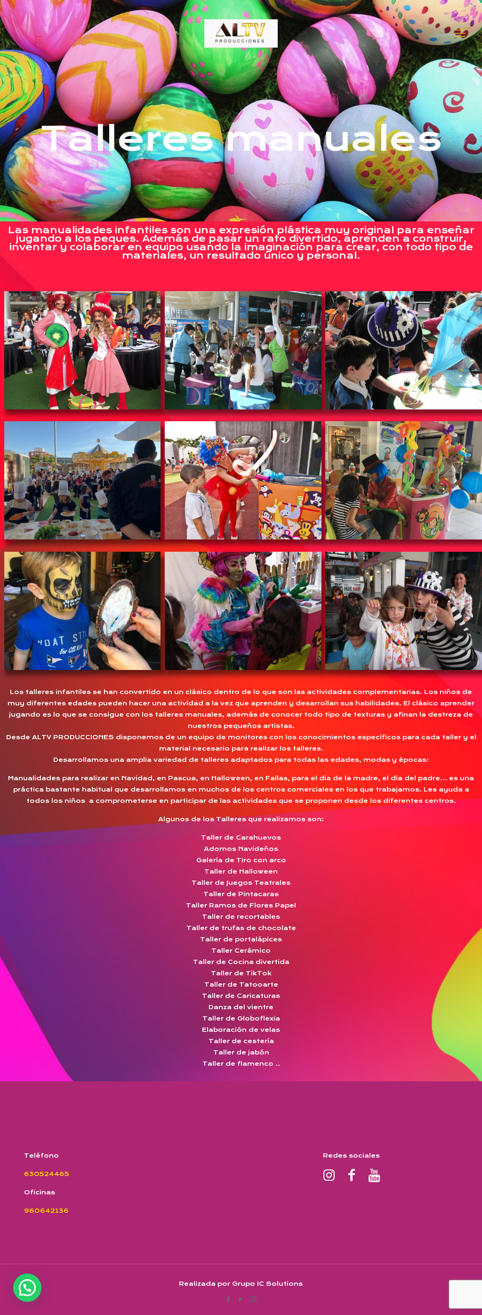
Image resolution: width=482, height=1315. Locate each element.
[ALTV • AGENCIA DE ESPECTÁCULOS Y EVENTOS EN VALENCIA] (241, 33)
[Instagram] (253, 1299)
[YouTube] (241, 1299)
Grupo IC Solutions (267, 1283)
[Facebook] (228, 1299)
